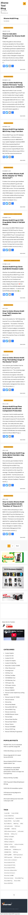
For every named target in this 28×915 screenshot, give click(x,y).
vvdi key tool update (18, 844)
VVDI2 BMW (7, 828)
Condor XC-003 (9, 658)
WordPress (9, 908)
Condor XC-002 (9, 655)
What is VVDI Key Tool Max (11, 777)
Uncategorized (9, 670)
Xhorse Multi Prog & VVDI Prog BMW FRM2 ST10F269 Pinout (14, 222)
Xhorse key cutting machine (10, 870)
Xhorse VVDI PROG (8, 883)
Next (17, 546)
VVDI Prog (15, 852)
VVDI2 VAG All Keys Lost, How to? (13, 751)
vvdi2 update (20, 831)
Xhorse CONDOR (9, 690)
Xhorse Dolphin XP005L (9, 867)
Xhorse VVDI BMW (10, 726)
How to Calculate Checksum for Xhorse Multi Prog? (14, 36)
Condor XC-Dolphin (10, 660)
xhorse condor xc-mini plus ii (10, 859)
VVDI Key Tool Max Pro (9, 841)
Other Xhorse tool (10, 668)
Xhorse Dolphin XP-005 (9, 862)
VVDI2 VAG (6, 834)
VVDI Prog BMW (7, 854)
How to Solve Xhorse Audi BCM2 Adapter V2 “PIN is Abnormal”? (13, 176)
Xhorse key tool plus (8, 878)
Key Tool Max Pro (8, 823)
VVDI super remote (10, 685)
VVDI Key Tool (7, 260)
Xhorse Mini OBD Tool (11, 707)
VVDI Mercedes (7, 849)
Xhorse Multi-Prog (8, 27)
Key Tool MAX (16, 821)
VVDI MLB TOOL (7, 852)
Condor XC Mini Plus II (9, 818)
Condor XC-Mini (14, 813)
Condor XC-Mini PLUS (9, 815)
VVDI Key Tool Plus (8, 844)
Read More (22, 69)
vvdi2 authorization (8, 826)
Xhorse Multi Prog (8, 880)
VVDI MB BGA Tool (10, 678)
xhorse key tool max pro (9, 872)
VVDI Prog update (8, 857)
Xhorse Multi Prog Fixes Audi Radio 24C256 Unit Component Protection (12, 408)
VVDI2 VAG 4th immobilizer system (13, 788)
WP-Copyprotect (16, 913)
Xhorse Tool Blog (5, 6)
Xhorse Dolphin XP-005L (9, 865)
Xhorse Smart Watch (11, 722)
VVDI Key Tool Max (10, 675)
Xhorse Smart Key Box (11, 719)
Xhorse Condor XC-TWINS (12, 697)
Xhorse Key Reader (10, 704)
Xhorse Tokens (9, 724)
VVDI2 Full (13, 828)
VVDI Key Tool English (9, 836)
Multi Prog (16, 823)
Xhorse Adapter (9, 687)
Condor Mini (7, 813)
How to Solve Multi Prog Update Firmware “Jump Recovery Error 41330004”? (14, 85)
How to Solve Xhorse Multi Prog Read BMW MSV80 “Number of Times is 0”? (13, 504)
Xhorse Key (8, 702)
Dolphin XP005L (8, 821)
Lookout (16, 908)
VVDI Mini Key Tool (10, 680)
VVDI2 (21, 823)
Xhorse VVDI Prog (17, 214)
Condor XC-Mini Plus (10, 663)
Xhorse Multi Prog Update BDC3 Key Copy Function (13, 130)
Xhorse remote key (10, 712)
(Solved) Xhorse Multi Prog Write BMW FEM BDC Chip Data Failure (13, 455)
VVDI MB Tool (13, 846)
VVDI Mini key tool (17, 849)
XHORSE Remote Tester (11, 714)
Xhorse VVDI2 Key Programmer (13, 731)
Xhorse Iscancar (9, 699)
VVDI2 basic (17, 826)
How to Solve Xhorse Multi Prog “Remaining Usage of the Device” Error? (13, 360)
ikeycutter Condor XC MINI (12, 665)
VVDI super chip (9, 683)
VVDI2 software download (10, 831)
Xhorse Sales (8, 717)
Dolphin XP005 (19, 818)
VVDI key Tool (14, 834)
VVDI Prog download (18, 854)
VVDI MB (6, 846)
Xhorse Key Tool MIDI (8, 875)
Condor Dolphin (9, 653)
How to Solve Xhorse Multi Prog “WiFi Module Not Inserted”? (13, 313)
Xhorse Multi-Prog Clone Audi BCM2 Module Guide (13, 268)
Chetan (9, 913)
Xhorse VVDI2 (17, 880)
